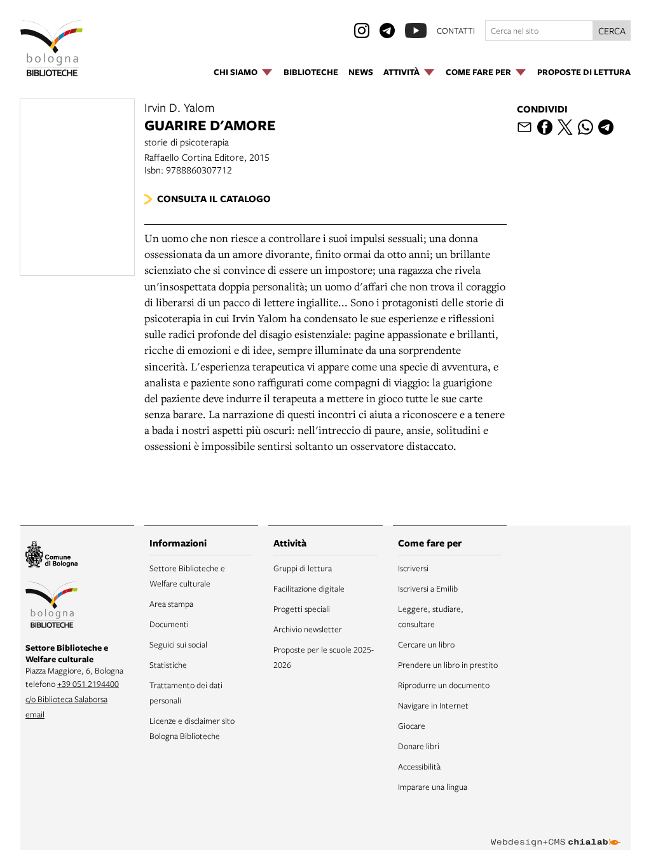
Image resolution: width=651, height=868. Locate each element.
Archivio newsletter (307, 629)
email (35, 714)
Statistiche (168, 664)
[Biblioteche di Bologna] (51, 606)
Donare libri (418, 746)
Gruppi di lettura (302, 568)
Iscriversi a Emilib (428, 588)
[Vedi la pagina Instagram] (361, 30)
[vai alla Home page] (51, 48)
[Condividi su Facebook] (544, 127)
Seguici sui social (178, 644)
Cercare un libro (426, 644)
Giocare (411, 725)
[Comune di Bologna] (51, 556)
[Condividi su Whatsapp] (585, 127)
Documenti (169, 624)
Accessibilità (419, 766)
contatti (456, 30)
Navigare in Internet (433, 705)
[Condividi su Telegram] (605, 127)
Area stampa (171, 603)
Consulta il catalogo (214, 198)
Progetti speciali (301, 608)
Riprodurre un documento (444, 685)
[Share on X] (565, 127)
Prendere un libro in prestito (448, 664)
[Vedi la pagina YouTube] (416, 30)
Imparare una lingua (432, 786)
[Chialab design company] (555, 832)
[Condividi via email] (524, 127)
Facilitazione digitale (309, 588)
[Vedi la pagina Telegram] (387, 30)
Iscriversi (413, 568)
